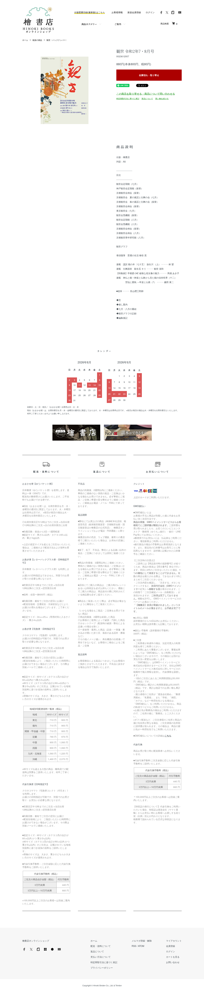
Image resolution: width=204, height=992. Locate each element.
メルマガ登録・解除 (142, 940)
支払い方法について (101, 956)
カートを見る (172, 956)
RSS (134, 946)
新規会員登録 (134, 12)
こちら (168, 735)
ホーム (25, 40)
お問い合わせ (172, 962)
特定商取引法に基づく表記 (127, 98)
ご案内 (117, 24)
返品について (147, 98)
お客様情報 (117, 12)
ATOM (141, 946)
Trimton (118, 985)
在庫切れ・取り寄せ (149, 75)
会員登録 (170, 946)
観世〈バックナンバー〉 (57, 40)
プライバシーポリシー (102, 967)
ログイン (150, 12)
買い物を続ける (162, 98)
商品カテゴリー (89, 24)
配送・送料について (101, 946)
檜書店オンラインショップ (35, 940)
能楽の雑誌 (37, 40)
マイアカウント (174, 940)
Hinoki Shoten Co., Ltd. (103, 985)
